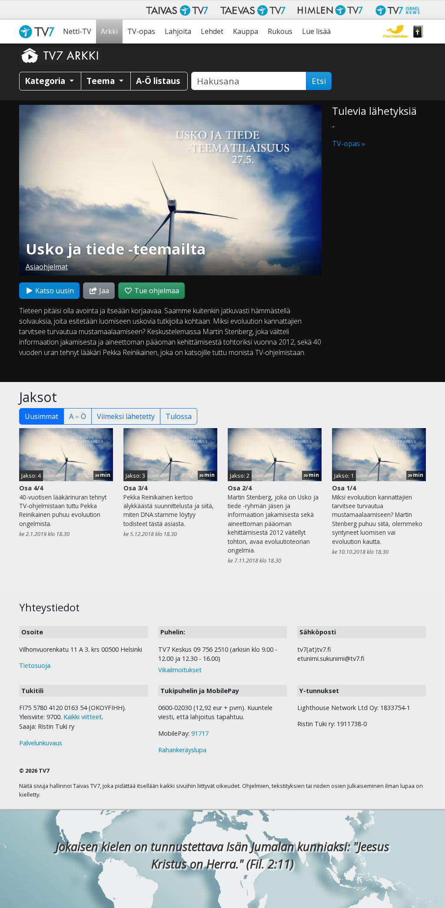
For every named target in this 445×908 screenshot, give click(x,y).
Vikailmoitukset (180, 670)
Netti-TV (77, 31)
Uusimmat (41, 416)
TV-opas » (348, 143)
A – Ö (77, 416)
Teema (101, 81)
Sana (418, 32)
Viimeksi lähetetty (126, 416)
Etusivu (38, 32)
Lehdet (212, 31)
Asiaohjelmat (47, 266)
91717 (200, 733)
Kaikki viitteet (82, 717)
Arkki (109, 31)
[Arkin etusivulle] (60, 55)
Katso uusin (53, 290)
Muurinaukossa (395, 32)
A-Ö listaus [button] (158, 81)
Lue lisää (316, 31)
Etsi (319, 81)
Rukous (280, 31)
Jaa (103, 290)
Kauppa (245, 31)
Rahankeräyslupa (182, 750)
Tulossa (179, 416)
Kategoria (46, 81)
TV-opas (141, 31)
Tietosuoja (34, 665)
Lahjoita (178, 31)
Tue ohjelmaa (156, 290)
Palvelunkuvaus (40, 743)
